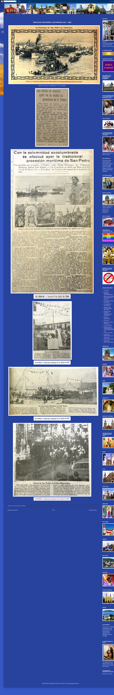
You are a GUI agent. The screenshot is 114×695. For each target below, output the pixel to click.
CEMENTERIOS (108, 325)
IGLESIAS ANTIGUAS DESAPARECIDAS (108, 293)
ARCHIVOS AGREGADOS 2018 (108, 338)
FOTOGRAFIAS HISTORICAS (107, 304)
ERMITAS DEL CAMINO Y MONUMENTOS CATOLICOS (108, 313)
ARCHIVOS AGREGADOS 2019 (108, 341)
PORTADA (106, 290)
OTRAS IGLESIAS (108, 332)
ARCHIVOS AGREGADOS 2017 (108, 335)
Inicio (53, 510)
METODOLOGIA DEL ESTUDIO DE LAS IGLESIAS (109, 298)
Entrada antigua (93, 510)
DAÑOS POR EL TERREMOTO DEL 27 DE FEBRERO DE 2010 (109, 329)
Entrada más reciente (13, 510)
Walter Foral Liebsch (107, 674)
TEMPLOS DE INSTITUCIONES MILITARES (108, 308)
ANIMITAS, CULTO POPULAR (108, 323)
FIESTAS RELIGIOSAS (107, 318)
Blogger (77, 683)
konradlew (61, 683)
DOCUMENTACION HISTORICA (108, 301)
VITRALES (106, 320)
